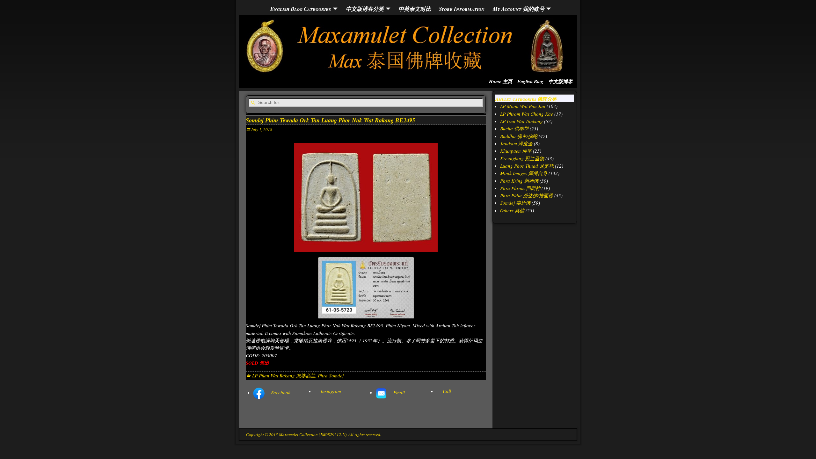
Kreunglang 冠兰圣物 (522, 158)
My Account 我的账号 (518, 8)
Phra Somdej (331, 375)
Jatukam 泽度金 (516, 143)
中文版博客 (560, 81)
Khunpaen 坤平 (516, 151)
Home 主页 (500, 81)
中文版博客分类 (365, 8)
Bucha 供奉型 (514, 128)
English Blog (530, 81)
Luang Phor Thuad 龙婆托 (527, 166)
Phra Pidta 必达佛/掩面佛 (526, 195)
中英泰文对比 (414, 8)
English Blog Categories (300, 8)
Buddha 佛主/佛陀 (518, 136)
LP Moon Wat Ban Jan (522, 106)
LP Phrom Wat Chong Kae (526, 114)
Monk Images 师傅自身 (523, 173)
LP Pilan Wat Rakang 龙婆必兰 (283, 375)
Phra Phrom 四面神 (520, 188)
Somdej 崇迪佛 (515, 203)
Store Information (461, 8)
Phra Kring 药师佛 (519, 181)
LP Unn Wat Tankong (521, 121)
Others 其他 (512, 210)
